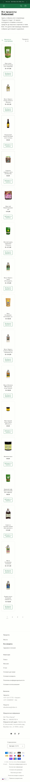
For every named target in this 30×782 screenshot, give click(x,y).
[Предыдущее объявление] (3, 2)
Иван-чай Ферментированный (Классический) (8, 208)
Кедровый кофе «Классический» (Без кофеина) (8, 490)
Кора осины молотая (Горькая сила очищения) (8, 65)
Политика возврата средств (16, 775)
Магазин (6, 664)
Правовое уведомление (15, 778)
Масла (5, 639)
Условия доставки (9, 672)
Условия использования (11, 684)
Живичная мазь (8, 456)
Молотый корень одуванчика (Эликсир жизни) (8, 243)
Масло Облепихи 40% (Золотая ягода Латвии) (8, 386)
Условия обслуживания (15, 769)
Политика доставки (16, 772)
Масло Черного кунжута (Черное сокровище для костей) (8, 351)
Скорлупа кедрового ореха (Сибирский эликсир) (8, 172)
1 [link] (7, 617)
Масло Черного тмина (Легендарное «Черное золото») (8, 279)
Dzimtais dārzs (13, 762)
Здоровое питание (9, 648)
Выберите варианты (8, 74)
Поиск (5, 659)
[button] (4, 6)
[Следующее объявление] (27, 2)
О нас (5, 668)
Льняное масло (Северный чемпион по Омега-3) (8, 598)
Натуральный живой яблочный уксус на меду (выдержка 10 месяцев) (8, 136)
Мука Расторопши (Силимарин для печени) (8, 315)
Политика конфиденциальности (13, 680)
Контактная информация (16, 767)
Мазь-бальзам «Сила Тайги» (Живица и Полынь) (8, 422)
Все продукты (7, 644)
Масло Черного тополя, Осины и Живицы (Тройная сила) (8, 100)
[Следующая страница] (23, 617)
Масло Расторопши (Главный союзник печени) (8, 562)
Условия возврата (9, 676)
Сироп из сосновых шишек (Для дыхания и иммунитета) (8, 526)
